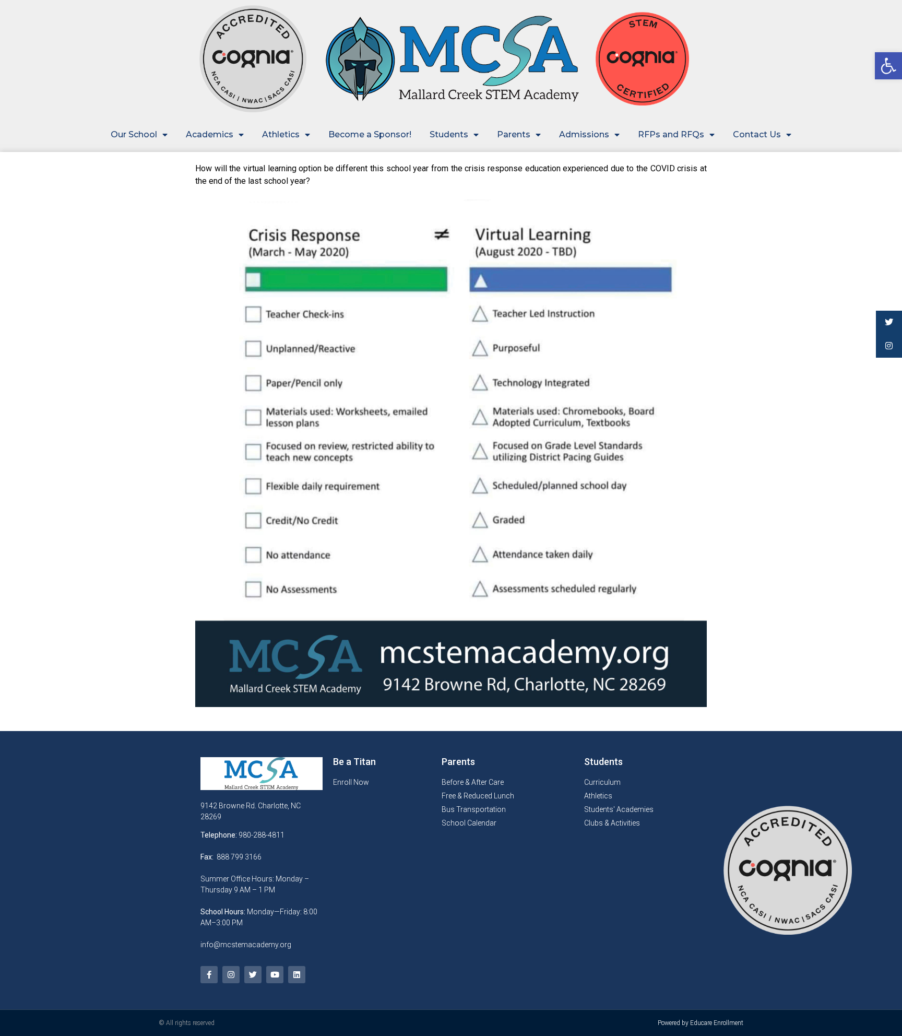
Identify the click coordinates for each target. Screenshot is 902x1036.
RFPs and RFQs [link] (671, 134)
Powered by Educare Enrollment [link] (700, 1023)
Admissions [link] (584, 134)
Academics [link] (209, 134)
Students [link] (449, 134)
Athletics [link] (281, 134)
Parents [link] (513, 134)
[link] (888, 65)
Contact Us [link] (757, 134)
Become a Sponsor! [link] (369, 134)
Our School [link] (134, 134)
